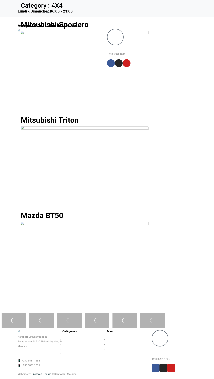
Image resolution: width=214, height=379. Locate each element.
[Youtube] (126, 63)
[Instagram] (119, 63)
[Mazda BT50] (85, 260)
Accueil (25, 62)
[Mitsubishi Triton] (85, 165)
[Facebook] (111, 63)
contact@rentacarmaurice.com (36, 353)
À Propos (57, 62)
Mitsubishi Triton (50, 120)
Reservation (75, 62)
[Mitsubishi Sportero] (85, 69)
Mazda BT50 (42, 215)
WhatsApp (116, 49)
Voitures (40, 62)
